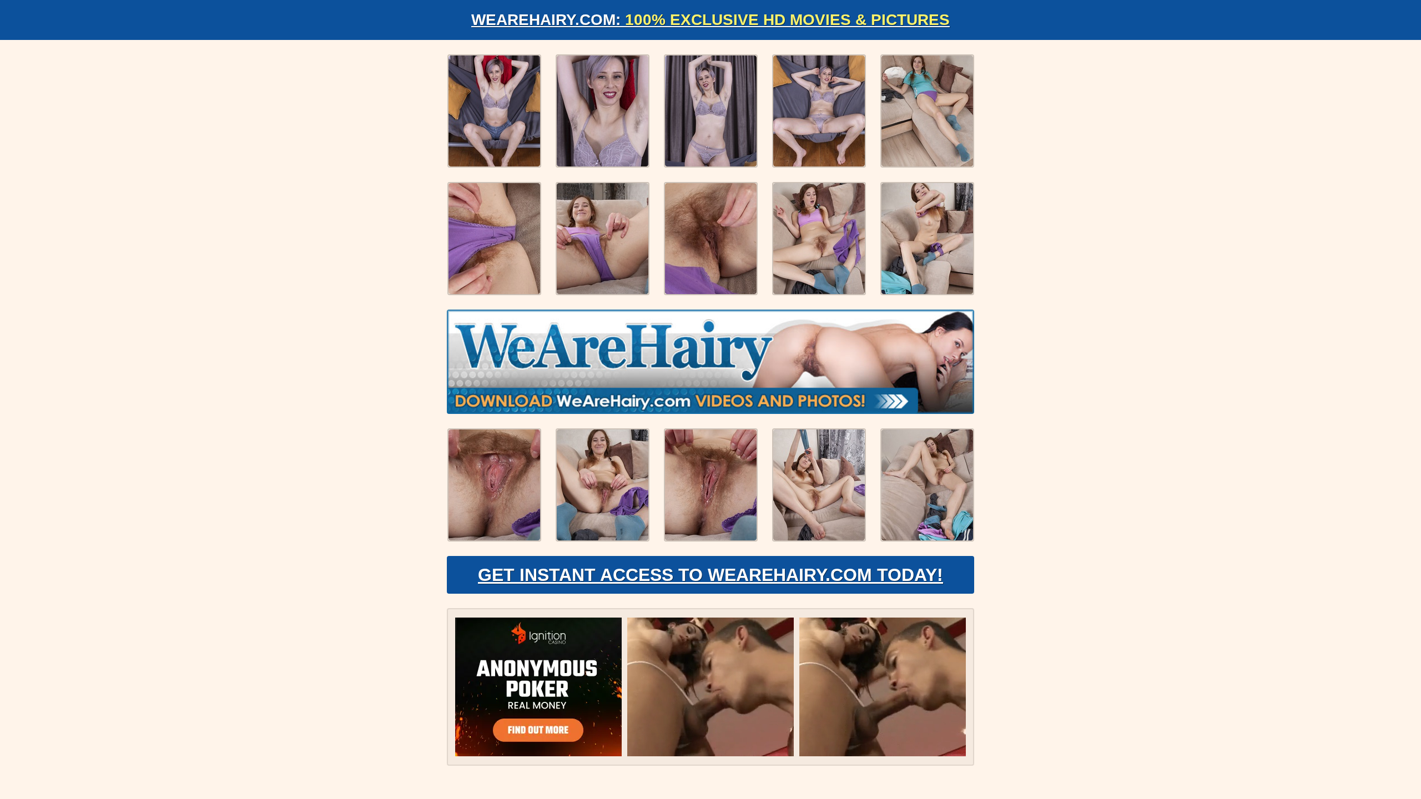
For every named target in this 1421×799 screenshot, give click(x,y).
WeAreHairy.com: (710, 19)
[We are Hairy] (710, 362)
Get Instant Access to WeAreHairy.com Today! (710, 575)
